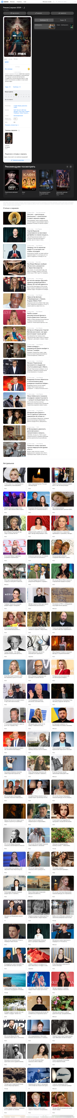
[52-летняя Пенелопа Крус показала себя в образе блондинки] (38, 1055)
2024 (5, 59)
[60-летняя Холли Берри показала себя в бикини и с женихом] (38, 839)
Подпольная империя (11, 192)
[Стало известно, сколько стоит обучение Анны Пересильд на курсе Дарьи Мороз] (14, 863)
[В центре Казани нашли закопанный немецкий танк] (62, 767)
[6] (18, 96)
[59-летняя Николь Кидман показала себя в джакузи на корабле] (38, 863)
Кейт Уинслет (17, 110)
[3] (11, 96)
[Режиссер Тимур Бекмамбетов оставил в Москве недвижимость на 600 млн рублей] (62, 623)
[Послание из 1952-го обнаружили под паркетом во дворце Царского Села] (62, 599)
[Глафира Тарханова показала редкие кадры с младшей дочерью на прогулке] (14, 599)
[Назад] (67, 166)
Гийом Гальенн (24, 113)
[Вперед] (70, 166)
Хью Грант (22, 111)
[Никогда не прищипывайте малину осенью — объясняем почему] (62, 839)
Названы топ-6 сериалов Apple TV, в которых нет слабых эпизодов (36, 249)
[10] (28, 96)
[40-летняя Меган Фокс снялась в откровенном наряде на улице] (62, 575)
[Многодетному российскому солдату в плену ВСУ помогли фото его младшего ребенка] (14, 575)
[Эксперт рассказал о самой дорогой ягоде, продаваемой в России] (62, 1007)
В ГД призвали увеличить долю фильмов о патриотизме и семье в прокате (36, 431)
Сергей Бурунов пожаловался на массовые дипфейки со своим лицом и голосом (37, 233)
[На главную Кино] (5, 2)
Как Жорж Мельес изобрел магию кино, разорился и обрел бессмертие (37, 266)
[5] (16, 96)
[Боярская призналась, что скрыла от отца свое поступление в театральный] (38, 551)
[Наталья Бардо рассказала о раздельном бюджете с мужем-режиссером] (38, 575)
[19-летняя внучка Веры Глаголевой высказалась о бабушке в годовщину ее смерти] (14, 623)
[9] (26, 96)
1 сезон (7, 145)
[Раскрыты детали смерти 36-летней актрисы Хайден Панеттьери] (62, 671)
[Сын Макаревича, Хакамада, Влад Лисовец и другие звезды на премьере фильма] (62, 695)
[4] (13, 96)
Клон (23, 192)
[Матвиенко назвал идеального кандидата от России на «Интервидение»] (62, 935)
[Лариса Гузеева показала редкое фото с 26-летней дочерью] (62, 479)
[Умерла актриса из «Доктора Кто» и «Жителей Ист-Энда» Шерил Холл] (38, 911)
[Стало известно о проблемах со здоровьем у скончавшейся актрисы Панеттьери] (14, 479)
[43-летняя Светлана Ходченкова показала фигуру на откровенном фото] (62, 887)
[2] (8, 96)
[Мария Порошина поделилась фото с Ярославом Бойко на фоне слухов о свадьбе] (14, 503)
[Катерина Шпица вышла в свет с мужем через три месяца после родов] (38, 791)
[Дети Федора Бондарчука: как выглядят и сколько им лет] (38, 671)
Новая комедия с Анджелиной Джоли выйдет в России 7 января (38, 348)
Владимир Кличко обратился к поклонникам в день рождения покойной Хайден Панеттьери (37, 381)
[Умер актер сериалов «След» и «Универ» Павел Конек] (14, 935)
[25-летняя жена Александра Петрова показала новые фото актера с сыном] (14, 791)
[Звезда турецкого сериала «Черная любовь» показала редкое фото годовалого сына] (62, 983)
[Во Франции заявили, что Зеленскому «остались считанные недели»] (62, 719)
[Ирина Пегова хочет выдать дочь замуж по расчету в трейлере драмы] (14, 815)
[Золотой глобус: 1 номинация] (29, 69)
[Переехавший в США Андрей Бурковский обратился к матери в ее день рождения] (62, 743)
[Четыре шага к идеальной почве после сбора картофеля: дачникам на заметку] (14, 1079)
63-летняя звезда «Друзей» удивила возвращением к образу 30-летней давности (37, 282)
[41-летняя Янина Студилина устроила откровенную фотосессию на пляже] (14, 551)
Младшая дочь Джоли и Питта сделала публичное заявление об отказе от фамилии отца (36, 414)
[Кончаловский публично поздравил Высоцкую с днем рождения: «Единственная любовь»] (62, 551)
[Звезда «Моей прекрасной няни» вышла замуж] (62, 1103)
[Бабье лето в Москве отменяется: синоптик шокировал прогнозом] (62, 911)
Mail (2, 1116)
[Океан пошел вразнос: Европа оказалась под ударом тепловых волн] (14, 983)
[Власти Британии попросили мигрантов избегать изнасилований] (38, 887)
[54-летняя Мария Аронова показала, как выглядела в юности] (14, 839)
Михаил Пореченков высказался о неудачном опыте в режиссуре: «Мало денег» (37, 365)
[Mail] (2, 2)
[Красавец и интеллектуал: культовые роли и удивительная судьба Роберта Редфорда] (14, 1055)
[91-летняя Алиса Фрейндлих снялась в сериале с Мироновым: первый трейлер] (38, 623)
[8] (23, 96)
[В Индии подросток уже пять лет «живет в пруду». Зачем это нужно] (14, 1007)
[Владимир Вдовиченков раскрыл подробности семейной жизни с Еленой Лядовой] (38, 503)
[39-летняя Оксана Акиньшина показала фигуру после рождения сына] (62, 791)
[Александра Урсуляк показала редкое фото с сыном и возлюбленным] (14, 887)
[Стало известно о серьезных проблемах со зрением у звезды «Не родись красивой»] (62, 527)
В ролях (7, 110)
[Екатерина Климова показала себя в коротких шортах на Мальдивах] (14, 767)
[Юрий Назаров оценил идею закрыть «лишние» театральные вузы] (38, 1103)
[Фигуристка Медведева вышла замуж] (14, 911)
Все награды (8, 69)
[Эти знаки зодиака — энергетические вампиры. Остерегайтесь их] (62, 863)
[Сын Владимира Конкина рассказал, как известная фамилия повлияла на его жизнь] (38, 695)
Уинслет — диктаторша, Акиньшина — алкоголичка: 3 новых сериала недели (37, 216)
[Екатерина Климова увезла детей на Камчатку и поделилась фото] (38, 1007)
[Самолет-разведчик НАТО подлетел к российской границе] (62, 1079)
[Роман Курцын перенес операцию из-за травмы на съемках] (14, 1103)
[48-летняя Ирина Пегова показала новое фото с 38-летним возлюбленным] (14, 1031)
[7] (21, 96)
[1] (6, 96)
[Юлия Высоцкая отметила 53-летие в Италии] (62, 959)
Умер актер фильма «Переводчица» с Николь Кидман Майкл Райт (36, 299)
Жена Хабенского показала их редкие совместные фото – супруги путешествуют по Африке (37, 398)
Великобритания (18, 115)
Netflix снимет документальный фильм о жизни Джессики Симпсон (36, 315)
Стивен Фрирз (18, 105)
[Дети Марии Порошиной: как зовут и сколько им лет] (14, 527)
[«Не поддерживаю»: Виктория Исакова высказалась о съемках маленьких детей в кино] (38, 1031)
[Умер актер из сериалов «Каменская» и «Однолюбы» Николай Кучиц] (38, 815)
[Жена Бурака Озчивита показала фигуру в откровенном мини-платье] (62, 647)
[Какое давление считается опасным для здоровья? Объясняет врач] (38, 647)
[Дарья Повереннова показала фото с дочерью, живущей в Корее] (38, 935)
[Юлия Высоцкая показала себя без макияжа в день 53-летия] (14, 671)
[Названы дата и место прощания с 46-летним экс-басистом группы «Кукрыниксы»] (38, 1079)
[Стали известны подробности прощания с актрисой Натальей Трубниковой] (62, 815)
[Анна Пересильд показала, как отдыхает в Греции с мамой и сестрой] (38, 767)
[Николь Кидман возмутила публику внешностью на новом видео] (38, 743)
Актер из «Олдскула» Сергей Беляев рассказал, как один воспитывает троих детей (38, 332)
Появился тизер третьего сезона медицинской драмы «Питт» (37, 447)
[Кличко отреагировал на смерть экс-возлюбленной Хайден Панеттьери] (14, 743)
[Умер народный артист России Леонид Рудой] (38, 479)
